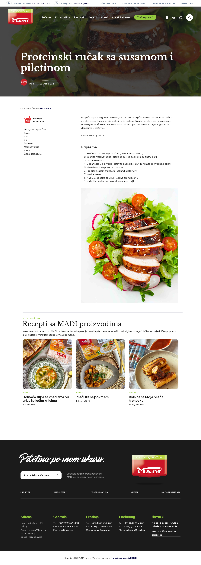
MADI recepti (60, 492)
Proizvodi (79, 17)
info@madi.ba (66, 529)
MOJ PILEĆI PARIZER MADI (134, 3)
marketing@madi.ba (134, 529)
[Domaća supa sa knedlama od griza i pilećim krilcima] (47, 364)
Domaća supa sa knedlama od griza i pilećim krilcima (46, 398)
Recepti (92, 17)
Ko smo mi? (61, 17)
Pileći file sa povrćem (92, 397)
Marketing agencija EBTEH (124, 558)
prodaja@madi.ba (100, 529)
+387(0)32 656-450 (68, 523)
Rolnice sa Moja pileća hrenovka (146, 398)
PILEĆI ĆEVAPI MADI (107, 3)
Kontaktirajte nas (81, 3)
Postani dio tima (99, 492)
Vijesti (104, 17)
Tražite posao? (145, 17)
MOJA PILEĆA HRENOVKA (163, 3)
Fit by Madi (45, 108)
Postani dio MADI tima (36, 475)
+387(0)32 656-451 (68, 526)
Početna (46, 17)
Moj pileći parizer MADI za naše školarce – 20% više (165, 524)
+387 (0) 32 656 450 (41, 3)
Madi (31, 83)
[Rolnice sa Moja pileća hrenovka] (153, 364)
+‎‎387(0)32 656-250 (133, 523)
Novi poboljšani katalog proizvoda (164, 533)
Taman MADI (187, 3)
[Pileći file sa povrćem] (100, 364)
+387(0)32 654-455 (101, 526)
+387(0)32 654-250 (101, 523)
